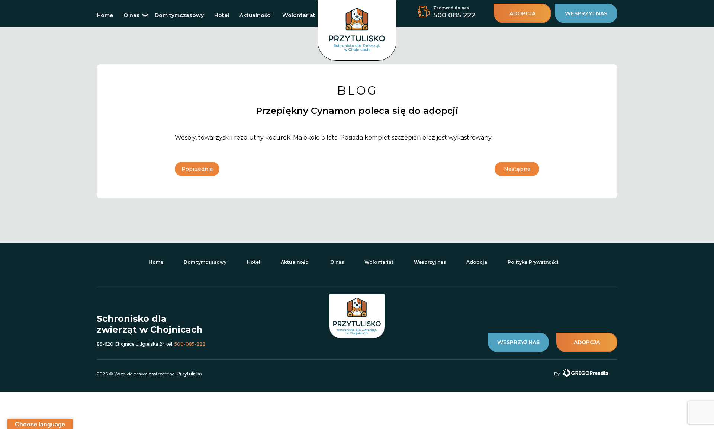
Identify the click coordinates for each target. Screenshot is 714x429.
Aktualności (255, 15)
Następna (517, 169)
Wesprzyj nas (430, 262)
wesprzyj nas (586, 13)
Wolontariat (298, 15)
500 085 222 (454, 15)
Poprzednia (197, 169)
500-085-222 (189, 344)
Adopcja (476, 262)
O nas (131, 15)
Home (105, 15)
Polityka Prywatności (533, 262)
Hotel (221, 15)
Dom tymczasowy (179, 15)
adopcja (522, 13)
